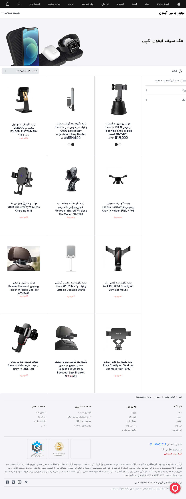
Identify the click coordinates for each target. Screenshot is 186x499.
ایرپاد (71, 4)
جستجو (19, 4)
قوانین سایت (84, 412)
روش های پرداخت (82, 425)
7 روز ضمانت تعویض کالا (79, 417)
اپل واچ (105, 4)
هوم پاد (132, 417)
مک (147, 4)
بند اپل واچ (131, 425)
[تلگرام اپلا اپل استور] (26, 483)
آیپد (134, 4)
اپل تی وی (87, 4)
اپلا (163, 488)
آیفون (120, 4)
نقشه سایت (39, 421)
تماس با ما (40, 412)
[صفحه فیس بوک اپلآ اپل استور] (7, 483)
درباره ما (41, 417)
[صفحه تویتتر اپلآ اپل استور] (13, 483)
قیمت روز (34, 4)
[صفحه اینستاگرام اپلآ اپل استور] (19, 483)
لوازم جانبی (54, 4)
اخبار (43, 425)
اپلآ (178, 4)
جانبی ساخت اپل (128, 430)
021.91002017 (157, 444)
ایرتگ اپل (131, 421)
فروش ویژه (163, 4)
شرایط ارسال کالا (83, 421)
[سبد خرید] (7, 4)
